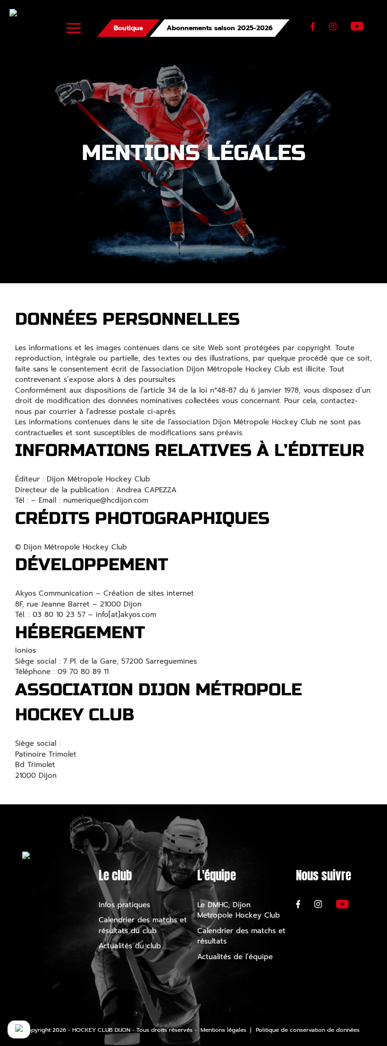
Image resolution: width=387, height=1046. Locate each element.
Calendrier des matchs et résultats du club (143, 925)
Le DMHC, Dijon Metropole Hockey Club (238, 910)
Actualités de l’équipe (235, 957)
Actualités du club (130, 946)
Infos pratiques (124, 905)
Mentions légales (223, 1030)
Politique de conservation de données (308, 1030)
